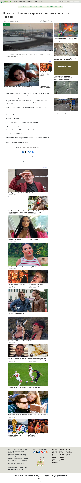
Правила (61, 459)
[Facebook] (41, 21)
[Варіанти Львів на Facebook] (57, 1)
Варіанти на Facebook (28, 156)
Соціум (35, 1)
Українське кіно (42, 6)
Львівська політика (23, 6)
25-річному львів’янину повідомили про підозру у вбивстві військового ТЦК (65, 58)
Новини (60, 6)
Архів (53, 459)
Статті (56, 6)
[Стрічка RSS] (68, 1)
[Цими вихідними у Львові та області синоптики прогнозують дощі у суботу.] (66, 87)
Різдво (31, 147)
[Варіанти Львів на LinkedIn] (62, 1)
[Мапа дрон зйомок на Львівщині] (40, 462)
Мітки (54, 457)
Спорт (40, 1)
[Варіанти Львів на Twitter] (60, 1)
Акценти (54, 451)
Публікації (55, 449)
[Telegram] (48, 21)
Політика (15, 1)
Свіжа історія (50, 6)
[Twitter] (44, 21)
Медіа (54, 456)
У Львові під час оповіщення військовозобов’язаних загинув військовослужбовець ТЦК (63, 78)
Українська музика (33, 6)
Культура (22, 1)
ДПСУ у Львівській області (25, 147)
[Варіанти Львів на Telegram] (66, 1)
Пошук (54, 460)
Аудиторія (55, 462)
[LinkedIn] (46, 21)
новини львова (36, 147)
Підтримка (62, 454)
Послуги (61, 449)
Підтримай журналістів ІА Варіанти (28, 162)
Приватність (62, 460)
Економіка (29, 1)
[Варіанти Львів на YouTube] (64, 1)
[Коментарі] (51, 21)
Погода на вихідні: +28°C (61, 96)
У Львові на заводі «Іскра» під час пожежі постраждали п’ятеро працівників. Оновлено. (66, 40)
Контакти (62, 456)
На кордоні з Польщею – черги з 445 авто (66, 113)
